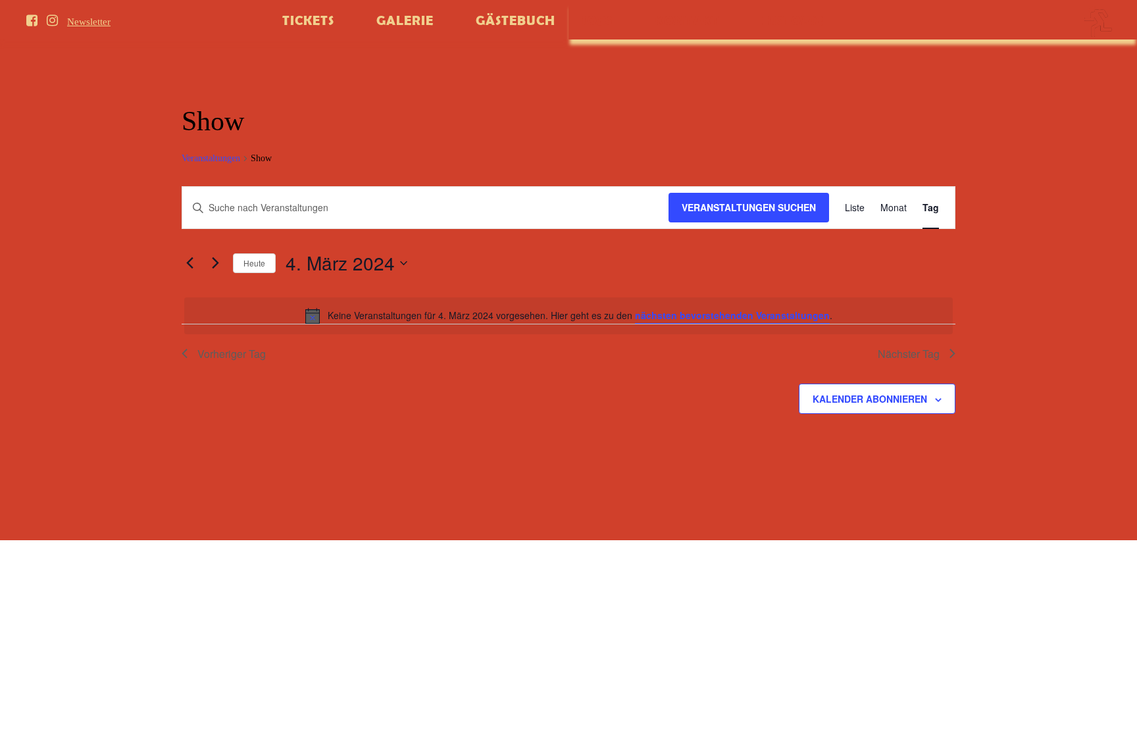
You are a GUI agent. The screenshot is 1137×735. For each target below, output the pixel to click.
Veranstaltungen (211, 158)
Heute (254, 262)
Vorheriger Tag (231, 353)
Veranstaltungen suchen (749, 207)
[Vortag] (189, 263)
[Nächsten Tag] (215, 263)
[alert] (568, 315)
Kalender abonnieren (870, 398)
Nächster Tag (909, 353)
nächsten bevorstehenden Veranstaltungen (732, 315)
